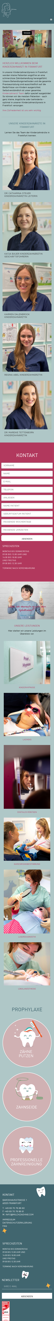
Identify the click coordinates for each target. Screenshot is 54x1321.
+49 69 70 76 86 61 (14, 1212)
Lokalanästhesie (27, 988)
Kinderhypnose (27, 687)
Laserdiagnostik (27, 936)
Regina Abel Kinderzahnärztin (23, 375)
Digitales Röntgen (27, 812)
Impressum (9, 1220)
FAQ (5, 1226)
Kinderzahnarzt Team (13, 93)
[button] (51, 19)
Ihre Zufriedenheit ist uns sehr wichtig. (22, 110)
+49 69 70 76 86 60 (15, 1208)
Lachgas (27, 739)
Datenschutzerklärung (17, 1223)
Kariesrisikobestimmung (27, 864)
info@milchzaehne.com (19, 1215)
